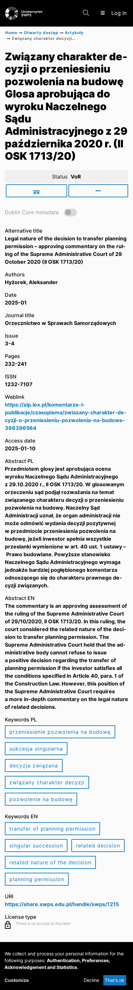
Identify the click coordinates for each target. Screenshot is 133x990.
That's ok (114, 980)
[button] (41, 212)
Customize (17, 980)
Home (11, 32)
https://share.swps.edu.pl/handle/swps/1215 (62, 904)
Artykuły (74, 32)
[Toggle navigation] (102, 13)
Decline (91, 980)
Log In (119, 13)
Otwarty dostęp (41, 32)
